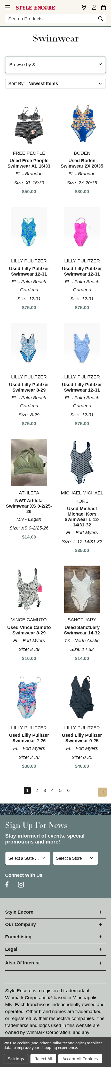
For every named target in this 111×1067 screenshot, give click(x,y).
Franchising (18, 936)
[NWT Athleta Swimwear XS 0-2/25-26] (29, 462)
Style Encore (19, 912)
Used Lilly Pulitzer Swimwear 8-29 (29, 387)
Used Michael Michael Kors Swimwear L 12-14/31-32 (82, 516)
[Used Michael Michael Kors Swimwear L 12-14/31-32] (82, 462)
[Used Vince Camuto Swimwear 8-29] (29, 589)
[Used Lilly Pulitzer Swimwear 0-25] (82, 697)
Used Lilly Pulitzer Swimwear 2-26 (29, 738)
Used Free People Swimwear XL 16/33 (28, 163)
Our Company (20, 924)
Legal (11, 949)
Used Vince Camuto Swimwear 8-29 (29, 630)
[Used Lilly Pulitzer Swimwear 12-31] (29, 230)
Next (99, 792)
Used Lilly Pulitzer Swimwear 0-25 (82, 738)
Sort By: (16, 83)
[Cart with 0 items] (103, 7)
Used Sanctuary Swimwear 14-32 (82, 630)
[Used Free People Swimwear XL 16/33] (29, 123)
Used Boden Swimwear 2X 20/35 (82, 163)
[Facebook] (7, 884)
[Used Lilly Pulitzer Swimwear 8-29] (29, 346)
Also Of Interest (22, 962)
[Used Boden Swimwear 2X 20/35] (82, 123)
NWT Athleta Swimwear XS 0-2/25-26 (29, 506)
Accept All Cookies (80, 1059)
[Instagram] (21, 884)
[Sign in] (94, 8)
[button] (7, 6)
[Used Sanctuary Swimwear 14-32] (82, 589)
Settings (16, 1059)
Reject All (43, 1059)
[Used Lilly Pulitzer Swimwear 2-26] (29, 697)
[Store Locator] (84, 7)
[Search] (101, 20)
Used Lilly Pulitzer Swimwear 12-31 (29, 271)
